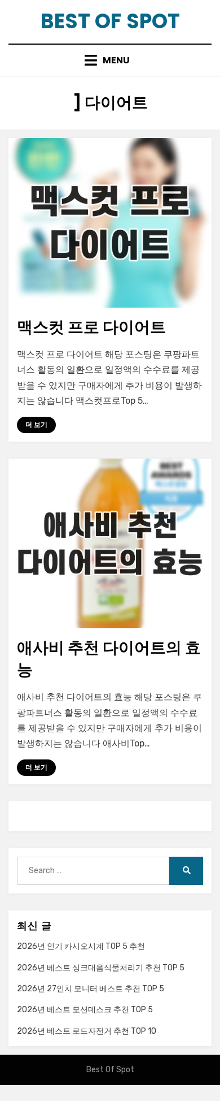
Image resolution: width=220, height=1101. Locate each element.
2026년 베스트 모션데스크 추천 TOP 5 (85, 1009)
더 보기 (36, 425)
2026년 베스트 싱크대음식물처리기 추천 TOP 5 (100, 968)
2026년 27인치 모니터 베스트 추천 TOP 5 (90, 989)
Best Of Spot (110, 21)
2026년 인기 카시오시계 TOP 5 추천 (81, 946)
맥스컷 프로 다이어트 (91, 327)
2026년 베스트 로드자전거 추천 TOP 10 (86, 1031)
